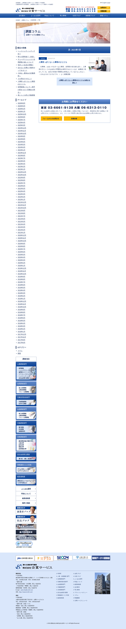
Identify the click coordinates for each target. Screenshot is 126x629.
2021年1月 (21, 232)
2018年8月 (21, 312)
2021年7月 (21, 216)
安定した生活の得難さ (25, 65)
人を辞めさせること (25, 78)
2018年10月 (22, 307)
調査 (19, 353)
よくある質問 (35, 15)
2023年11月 (22, 153)
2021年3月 (21, 227)
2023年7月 (21, 158)
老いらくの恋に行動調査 (26, 95)
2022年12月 (22, 172)
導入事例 (63, 15)
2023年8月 (21, 155)
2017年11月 (22, 337)
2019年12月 (22, 268)
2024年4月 (21, 147)
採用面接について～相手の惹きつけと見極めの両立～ (26, 89)
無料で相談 (26, 503)
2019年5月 (21, 287)
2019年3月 (21, 293)
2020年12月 (22, 235)
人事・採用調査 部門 (63, 576)
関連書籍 (77, 598)
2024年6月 (21, 142)
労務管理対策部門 (23, 397)
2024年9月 (21, 136)
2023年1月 (21, 169)
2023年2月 (21, 166)
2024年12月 (22, 128)
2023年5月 (21, 161)
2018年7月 (21, 315)
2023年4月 (21, 164)
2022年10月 (22, 175)
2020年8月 (21, 246)
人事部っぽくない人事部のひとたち (53, 62)
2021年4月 (21, 224)
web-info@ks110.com (27, 590)
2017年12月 (22, 334)
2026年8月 (21, 103)
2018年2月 (21, 329)
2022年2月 (21, 197)
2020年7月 (21, 249)
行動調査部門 (22, 423)
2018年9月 (21, 309)
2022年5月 (21, 188)
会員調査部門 (22, 409)
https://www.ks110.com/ (26, 592)
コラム (43, 58)
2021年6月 (21, 219)
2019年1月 (21, 298)
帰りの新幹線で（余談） (26, 56)
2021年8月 (21, 213)
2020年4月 (21, 257)
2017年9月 (21, 340)
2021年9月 (21, 210)
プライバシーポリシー (81, 592)
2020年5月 (21, 254)
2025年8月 (21, 117)
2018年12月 (22, 301)
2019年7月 (21, 282)
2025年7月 (21, 120)
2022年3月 (21, 194)
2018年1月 (21, 331)
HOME (18, 20)
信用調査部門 (22, 383)
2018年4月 (21, 323)
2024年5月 (21, 144)
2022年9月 (21, 177)
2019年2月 (21, 296)
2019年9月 (21, 276)
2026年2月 (21, 109)
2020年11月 (22, 238)
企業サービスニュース (81, 600)
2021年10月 (22, 208)
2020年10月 (22, 241)
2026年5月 (21, 106)
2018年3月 (21, 326)
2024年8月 (21, 139)
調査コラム (104, 15)
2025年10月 (22, 114)
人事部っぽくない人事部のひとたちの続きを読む (74, 81)
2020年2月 (21, 263)
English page (106, 2)
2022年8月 (21, 180)
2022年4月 (21, 191)
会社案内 (22, 15)
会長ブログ (78, 573)
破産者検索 (21, 476)
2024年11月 (22, 131)
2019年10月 (22, 274)
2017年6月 (21, 342)
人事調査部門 (22, 364)
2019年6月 (21, 285)
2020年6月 (21, 252)
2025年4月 (21, 122)
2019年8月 (21, 279)
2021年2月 (21, 230)
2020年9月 (21, 243)
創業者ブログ (90, 15)
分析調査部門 (22, 437)
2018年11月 (22, 304)
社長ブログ (77, 15)
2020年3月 (21, 260)
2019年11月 (22, 271)
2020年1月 (21, 265)
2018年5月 (21, 320)
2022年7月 (21, 183)
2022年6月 (21, 186)
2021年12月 (22, 202)
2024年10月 (22, 133)
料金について (49, 15)
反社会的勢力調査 (23, 454)
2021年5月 (21, 221)
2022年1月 (21, 199)
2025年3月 (21, 125)
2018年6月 (21, 318)
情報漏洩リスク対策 (24, 465)
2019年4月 (21, 290)
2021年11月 (22, 205)
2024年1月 (21, 150)
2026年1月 (21, 111)
